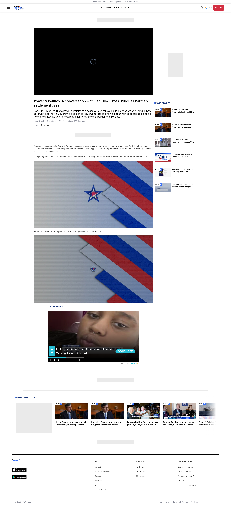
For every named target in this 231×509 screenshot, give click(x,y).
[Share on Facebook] (41, 125)
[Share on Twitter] (45, 125)
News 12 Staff (39, 121)
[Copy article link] (48, 125)
